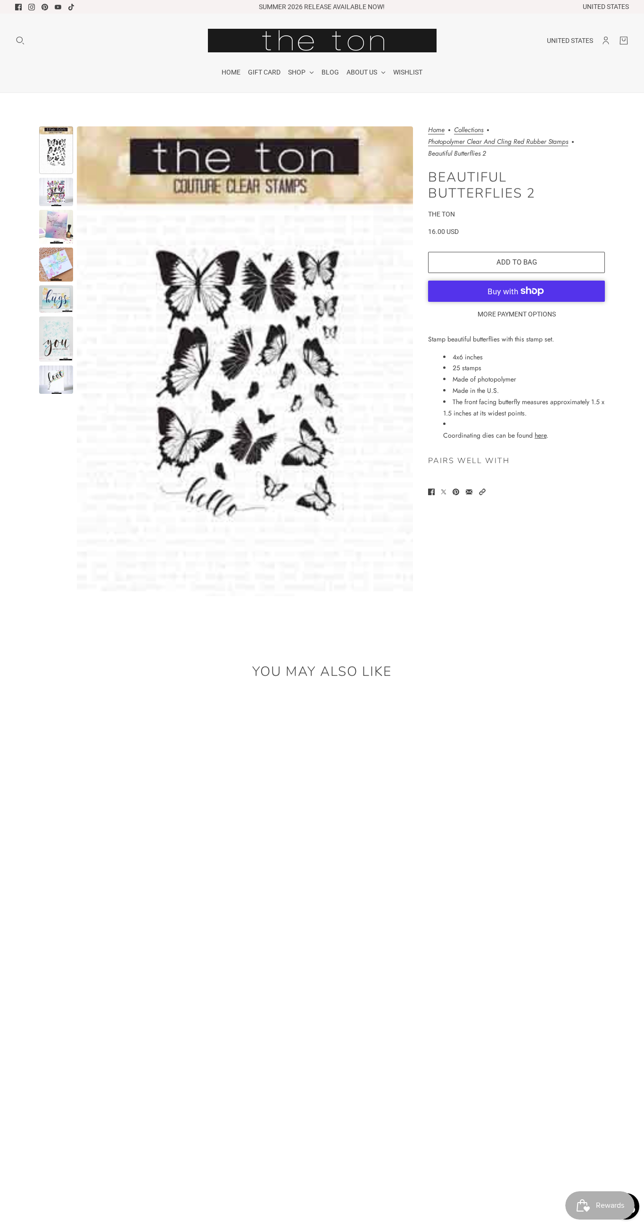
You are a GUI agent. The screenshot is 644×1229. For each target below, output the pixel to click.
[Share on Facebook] (431, 492)
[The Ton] (322, 40)
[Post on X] (443, 492)
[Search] (20, 40)
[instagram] (31, 7)
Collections (468, 130)
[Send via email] (469, 492)
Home (436, 130)
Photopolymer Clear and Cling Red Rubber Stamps (498, 142)
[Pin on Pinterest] (456, 492)
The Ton (441, 213)
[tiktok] (71, 7)
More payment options (517, 313)
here (540, 435)
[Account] (606, 40)
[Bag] (624, 40)
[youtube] (58, 7)
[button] (482, 492)
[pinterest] (45, 7)
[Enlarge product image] (245, 361)
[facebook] (18, 7)
